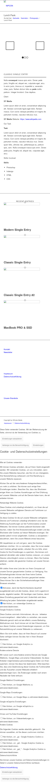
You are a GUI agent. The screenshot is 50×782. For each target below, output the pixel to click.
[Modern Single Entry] (22, 204)
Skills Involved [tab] (10, 158)
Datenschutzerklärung (12, 376)
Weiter (40, 46)
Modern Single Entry (17, 230)
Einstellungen (38, 445)
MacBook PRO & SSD (18, 327)
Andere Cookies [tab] (6, 724)
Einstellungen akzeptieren (12, 438)
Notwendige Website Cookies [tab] (11, 502)
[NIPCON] (21, 5)
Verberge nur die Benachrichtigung (15, 445)
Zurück (10, 46)
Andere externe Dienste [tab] (9, 650)
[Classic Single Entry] (22, 237)
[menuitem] (8, 423)
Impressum (8, 373)
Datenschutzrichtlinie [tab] (8, 755)
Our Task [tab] (7, 123)
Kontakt (7, 349)
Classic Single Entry (17, 262)
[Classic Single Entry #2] (22, 269)
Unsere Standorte (11, 398)
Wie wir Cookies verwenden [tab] (11, 462)
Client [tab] (6, 96)
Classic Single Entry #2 (19, 295)
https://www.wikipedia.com (30, 119)
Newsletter (8, 352)
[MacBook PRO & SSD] (22, 302)
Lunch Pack (9, 15)
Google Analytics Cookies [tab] (10, 609)
